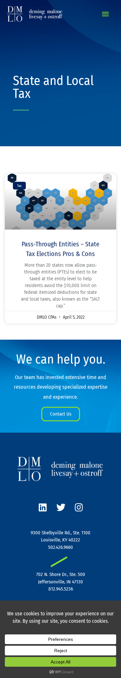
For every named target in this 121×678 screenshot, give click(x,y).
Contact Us (60, 414)
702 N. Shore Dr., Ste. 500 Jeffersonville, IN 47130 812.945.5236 (60, 581)
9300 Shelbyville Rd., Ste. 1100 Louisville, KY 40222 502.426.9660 (60, 540)
